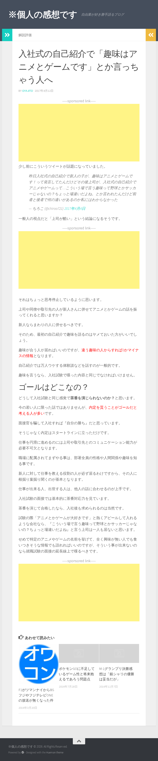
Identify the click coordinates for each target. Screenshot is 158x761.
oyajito (27, 91)
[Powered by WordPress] (22, 752)
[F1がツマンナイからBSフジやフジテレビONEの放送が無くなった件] (39, 664)
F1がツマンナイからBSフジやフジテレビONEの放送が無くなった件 (36, 695)
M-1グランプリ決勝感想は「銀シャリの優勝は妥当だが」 (116, 673)
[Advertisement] (79, 132)
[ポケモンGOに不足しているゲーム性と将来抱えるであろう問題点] (79, 653)
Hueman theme (54, 752)
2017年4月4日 (74, 208)
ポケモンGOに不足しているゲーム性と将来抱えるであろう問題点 (77, 673)
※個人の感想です (42, 14)
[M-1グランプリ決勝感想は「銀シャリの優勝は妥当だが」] (119, 653)
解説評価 (25, 35)
